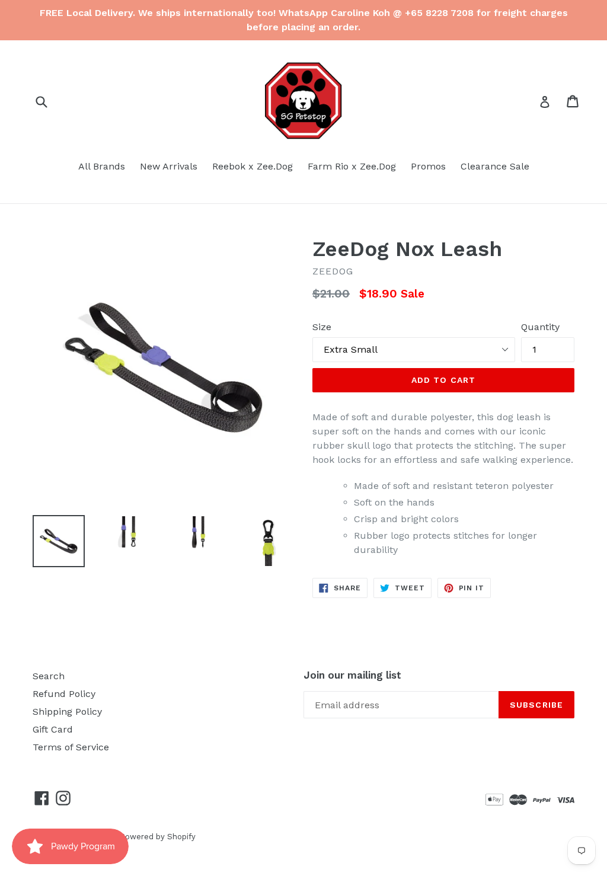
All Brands (101, 166)
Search (49, 676)
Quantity (540, 327)
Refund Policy (64, 693)
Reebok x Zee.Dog (252, 166)
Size (321, 327)
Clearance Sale (495, 166)
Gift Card (53, 729)
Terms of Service (71, 747)
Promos (428, 166)
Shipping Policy (67, 711)
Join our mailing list (352, 675)
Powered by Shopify (158, 836)
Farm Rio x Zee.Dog (352, 166)
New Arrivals (168, 166)
